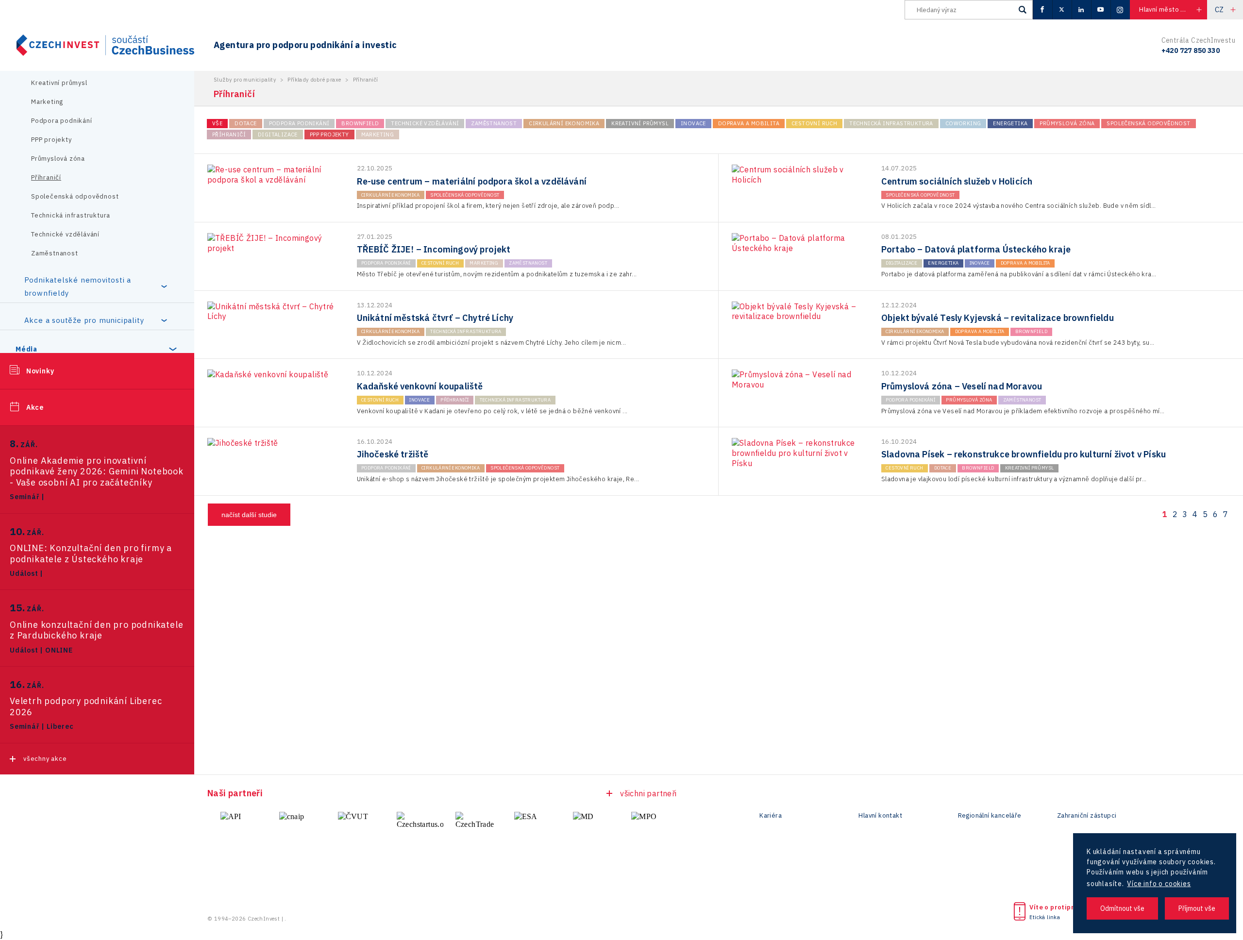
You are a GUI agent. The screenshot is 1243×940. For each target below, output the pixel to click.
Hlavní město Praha (1168, 9)
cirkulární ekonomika (564, 123)
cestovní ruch (814, 123)
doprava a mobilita (748, 123)
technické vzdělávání (425, 123)
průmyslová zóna (1067, 123)
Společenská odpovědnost (74, 196)
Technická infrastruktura (70, 215)
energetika (1010, 123)
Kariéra (770, 816)
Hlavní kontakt (880, 816)
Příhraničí (46, 177)
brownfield (360, 123)
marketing (377, 134)
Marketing (47, 102)
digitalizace (278, 134)
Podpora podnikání (61, 121)
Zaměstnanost (54, 253)
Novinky (40, 371)
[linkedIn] (1081, 9)
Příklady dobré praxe (314, 79)
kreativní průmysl (640, 123)
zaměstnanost (494, 123)
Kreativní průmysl (59, 83)
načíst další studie (249, 515)
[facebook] (1042, 9)
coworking (963, 123)
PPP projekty (51, 139)
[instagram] (1120, 9)
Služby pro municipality (245, 79)
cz (1219, 9)
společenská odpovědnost (1148, 123)
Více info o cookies (1159, 883)
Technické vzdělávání (65, 234)
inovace (693, 123)
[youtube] (1100, 9)
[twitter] (1062, 9)
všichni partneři (648, 793)
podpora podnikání (299, 123)
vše (217, 123)
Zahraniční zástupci (1087, 816)
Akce (35, 407)
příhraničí (229, 134)
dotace (245, 123)
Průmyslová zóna (58, 158)
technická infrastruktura (891, 123)
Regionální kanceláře (990, 816)
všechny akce (45, 759)
